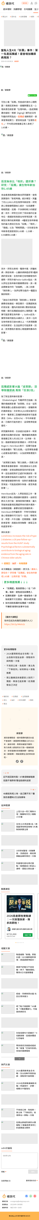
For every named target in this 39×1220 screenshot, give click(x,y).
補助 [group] (32, 16)
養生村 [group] (4, 16)
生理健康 (25, 696)
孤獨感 (15, 696)
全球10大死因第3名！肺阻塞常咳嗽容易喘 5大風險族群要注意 (27, 827)
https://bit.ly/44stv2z (14, 624)
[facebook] (26, 1196)
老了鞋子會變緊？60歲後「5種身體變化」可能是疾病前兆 (26, 1009)
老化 (5, 700)
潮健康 (16, 61)
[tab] (15, 942)
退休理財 (7, 9)
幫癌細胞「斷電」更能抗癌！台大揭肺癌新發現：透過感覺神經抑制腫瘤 (26, 957)
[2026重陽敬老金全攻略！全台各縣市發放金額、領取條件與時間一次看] (8, 1073)
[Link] (17, 761)
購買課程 (24, 3)
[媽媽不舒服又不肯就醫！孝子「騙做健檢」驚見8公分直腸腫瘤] (8, 970)
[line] (31, 1196)
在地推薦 (28, 9)
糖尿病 (6, 696)
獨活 (5, 703)
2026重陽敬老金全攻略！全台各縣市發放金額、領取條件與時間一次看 (26, 1073)
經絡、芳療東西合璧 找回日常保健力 (26, 995)
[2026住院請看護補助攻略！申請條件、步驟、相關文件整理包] (8, 1086)
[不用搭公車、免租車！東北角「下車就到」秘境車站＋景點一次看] (8, 1112)
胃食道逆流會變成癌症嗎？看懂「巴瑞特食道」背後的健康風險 (26, 1048)
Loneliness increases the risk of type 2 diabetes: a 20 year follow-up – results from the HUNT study (19, 539)
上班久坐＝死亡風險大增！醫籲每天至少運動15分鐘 (26, 814)
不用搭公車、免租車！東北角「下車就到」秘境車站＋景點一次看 (26, 1112)
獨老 (31, 700)
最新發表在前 (31, 1180)
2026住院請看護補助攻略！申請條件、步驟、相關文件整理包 (26, 1086)
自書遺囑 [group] (23, 16)
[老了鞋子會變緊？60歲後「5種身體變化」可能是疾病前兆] (8, 1009)
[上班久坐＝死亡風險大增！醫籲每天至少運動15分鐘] (8, 814)
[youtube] (35, 1196)
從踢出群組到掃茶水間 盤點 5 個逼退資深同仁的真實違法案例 (26, 1125)
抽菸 (13, 700)
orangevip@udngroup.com (19, 1201)
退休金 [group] (13, 16)
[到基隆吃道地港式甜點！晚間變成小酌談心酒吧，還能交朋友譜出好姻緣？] (8, 866)
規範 (3, 1171)
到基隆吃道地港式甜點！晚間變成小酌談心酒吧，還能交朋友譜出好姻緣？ (26, 866)
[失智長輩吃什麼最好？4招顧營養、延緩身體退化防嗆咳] (8, 1035)
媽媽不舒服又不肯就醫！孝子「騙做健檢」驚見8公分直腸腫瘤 (26, 970)
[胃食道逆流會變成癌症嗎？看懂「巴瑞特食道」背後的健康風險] (8, 1048)
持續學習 (18, 9)
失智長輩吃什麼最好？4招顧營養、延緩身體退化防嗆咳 (26, 1035)
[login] (32, 3)
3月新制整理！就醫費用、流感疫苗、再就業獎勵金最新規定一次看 (26, 853)
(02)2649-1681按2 (16, 1204)
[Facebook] (21, 761)
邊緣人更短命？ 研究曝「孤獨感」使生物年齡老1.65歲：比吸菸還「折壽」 (19, 573)
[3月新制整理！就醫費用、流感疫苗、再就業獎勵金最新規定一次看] (8, 853)
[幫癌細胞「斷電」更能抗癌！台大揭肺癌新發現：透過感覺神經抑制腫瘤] (8, 957)
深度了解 (27, 935)
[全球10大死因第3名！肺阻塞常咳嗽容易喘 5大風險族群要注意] (8, 827)
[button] (36, 3)
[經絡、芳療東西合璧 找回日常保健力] (8, 996)
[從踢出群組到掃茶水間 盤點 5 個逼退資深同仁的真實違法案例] (8, 1125)
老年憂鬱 (22, 700)
